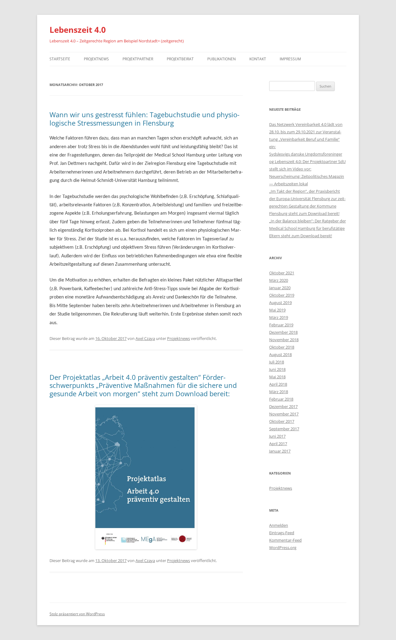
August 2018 (280, 354)
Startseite (60, 59)
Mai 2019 (277, 310)
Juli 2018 (276, 362)
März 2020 (278, 280)
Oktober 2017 (281, 421)
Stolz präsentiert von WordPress (77, 613)
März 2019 (278, 317)
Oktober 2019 (281, 295)
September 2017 (284, 429)
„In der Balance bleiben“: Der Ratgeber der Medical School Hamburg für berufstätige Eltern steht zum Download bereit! (307, 228)
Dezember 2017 (283, 406)
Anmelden (278, 525)
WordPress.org (282, 547)
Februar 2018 (281, 399)
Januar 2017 (280, 451)
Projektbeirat (180, 59)
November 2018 (284, 339)
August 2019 (280, 302)
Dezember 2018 (283, 332)
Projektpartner (138, 59)
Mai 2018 (277, 377)
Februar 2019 (281, 325)
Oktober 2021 (281, 273)
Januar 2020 (280, 287)
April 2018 (278, 384)
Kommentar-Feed (285, 540)
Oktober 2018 (281, 347)
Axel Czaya (145, 338)
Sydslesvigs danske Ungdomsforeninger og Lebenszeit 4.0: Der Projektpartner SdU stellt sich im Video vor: (307, 161)
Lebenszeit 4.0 (78, 29)
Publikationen (221, 59)
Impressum (290, 59)
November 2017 (284, 414)
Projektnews (96, 59)
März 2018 (278, 391)
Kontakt (257, 59)
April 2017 (278, 443)
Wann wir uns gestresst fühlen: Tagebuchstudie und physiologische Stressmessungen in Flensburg (144, 118)
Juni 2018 (277, 369)
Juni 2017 (277, 436)
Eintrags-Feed (281, 532)
